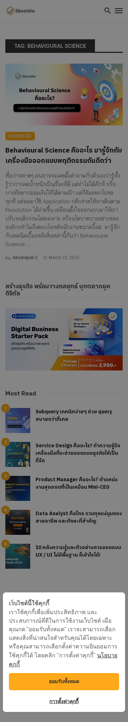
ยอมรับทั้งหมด (64, 681)
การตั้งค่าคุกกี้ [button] (64, 701)
